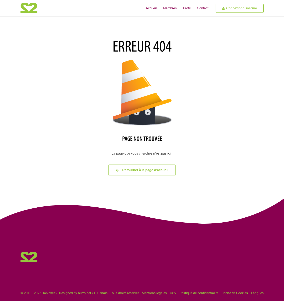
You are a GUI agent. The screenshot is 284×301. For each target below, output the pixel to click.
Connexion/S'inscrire (241, 8)
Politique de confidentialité (198, 293)
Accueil (151, 8)
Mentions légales (154, 293)
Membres (170, 8)
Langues (257, 293)
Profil (187, 8)
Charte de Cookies (234, 293)
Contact (202, 8)
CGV (173, 293)
